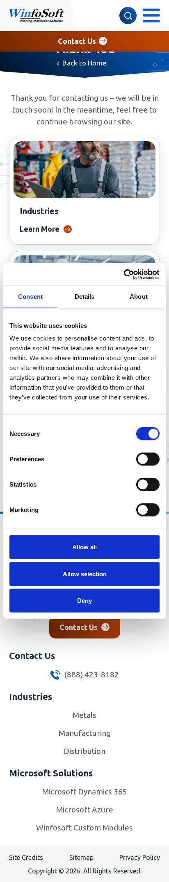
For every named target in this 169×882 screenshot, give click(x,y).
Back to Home (84, 63)
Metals (84, 715)
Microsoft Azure (84, 809)
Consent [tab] (30, 296)
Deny (84, 600)
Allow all (84, 547)
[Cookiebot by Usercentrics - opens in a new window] (124, 274)
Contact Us (77, 41)
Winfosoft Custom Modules (84, 827)
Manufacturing (85, 733)
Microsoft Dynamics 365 (84, 791)
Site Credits (26, 857)
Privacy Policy (139, 857)
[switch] (148, 459)
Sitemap (81, 857)
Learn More (39, 229)
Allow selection (85, 573)
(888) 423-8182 (91, 674)
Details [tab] (85, 296)
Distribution (84, 751)
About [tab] (139, 296)
